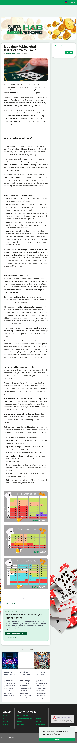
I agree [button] (57, 739)
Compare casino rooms (16, 634)
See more (69, 52)
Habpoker (4, 716)
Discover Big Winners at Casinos (40, 674)
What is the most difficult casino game (25, 674)
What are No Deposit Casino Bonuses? (9, 674)
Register (20, 722)
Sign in (71, 2)
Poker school (10, 604)
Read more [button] (57, 734)
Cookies (38, 719)
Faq (36, 716)
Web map (20, 725)
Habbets (4, 719)
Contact (38, 722)
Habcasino (5, 725)
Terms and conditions (24, 719)
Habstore (4, 722)
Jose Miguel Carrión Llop (13, 53)
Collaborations (40, 725)
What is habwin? (23, 716)
